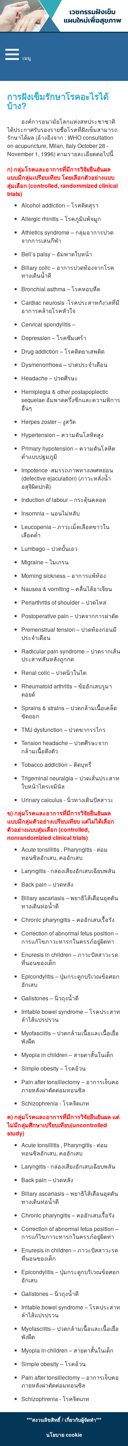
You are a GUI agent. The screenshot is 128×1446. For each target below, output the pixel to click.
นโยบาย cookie (64, 1434)
